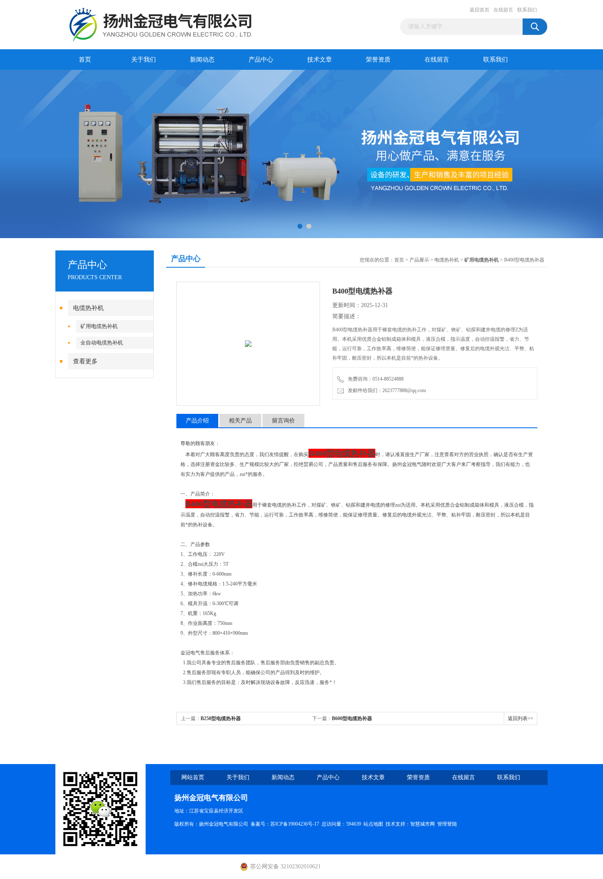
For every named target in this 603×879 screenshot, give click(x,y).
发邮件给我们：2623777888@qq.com (385, 390)
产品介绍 (197, 421)
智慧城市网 (422, 824)
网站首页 (192, 777)
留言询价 (283, 421)
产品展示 (419, 260)
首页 (85, 59)
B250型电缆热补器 (221, 718)
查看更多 (85, 361)
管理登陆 (447, 824)
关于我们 (143, 59)
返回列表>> (520, 718)
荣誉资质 (378, 59)
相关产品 (240, 421)
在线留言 (503, 10)
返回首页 (479, 10)
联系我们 (527, 10)
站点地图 (373, 824)
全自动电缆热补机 (101, 343)
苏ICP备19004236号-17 (294, 824)
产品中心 (261, 59)
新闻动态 (202, 59)
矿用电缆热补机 (99, 326)
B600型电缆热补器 (352, 718)
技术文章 (319, 59)
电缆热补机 (88, 308)
